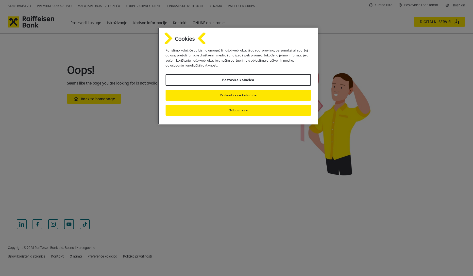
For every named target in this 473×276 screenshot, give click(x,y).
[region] (238, 76)
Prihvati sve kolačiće (238, 95)
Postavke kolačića (238, 80)
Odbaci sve (238, 110)
